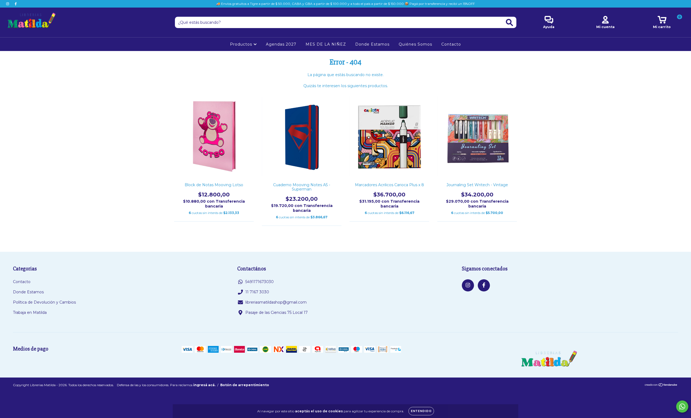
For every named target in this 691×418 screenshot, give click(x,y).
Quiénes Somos (415, 44)
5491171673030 (259, 281)
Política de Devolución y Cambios (44, 302)
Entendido (421, 411)
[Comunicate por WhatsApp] (682, 406)
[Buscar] (509, 22)
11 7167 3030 (257, 292)
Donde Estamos (372, 44)
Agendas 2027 (281, 44)
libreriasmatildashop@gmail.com (276, 302)
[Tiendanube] (661, 385)
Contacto (451, 44)
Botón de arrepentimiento (244, 385)
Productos (241, 44)
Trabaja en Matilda (30, 312)
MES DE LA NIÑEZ (326, 44)
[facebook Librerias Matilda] (15, 3)
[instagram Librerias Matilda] (8, 3)
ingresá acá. (204, 385)
